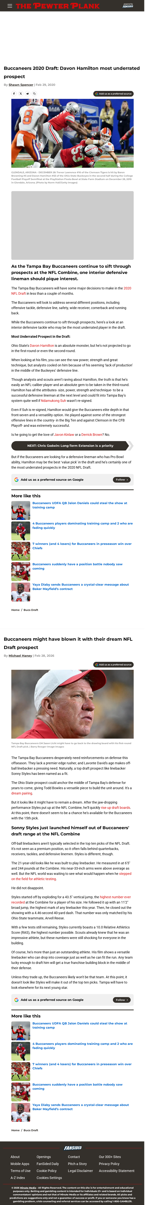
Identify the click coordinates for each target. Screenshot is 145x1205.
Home (15, 610)
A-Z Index (18, 1178)
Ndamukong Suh (53, 401)
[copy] (34, 93)
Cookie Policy (47, 1171)
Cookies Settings (49, 1178)
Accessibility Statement (116, 1171)
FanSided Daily (48, 1164)
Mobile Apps (20, 1164)
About (15, 1157)
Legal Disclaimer (80, 1171)
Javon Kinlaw (64, 435)
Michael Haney (20, 655)
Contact (74, 1157)
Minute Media (28, 1187)
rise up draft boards (115, 808)
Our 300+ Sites (110, 1157)
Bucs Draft (31, 610)
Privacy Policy (109, 1164)
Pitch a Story (77, 1164)
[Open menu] (10, 5)
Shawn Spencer (21, 85)
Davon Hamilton (42, 346)
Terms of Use (21, 1171)
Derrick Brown (91, 435)
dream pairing (21, 793)
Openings (44, 1157)
